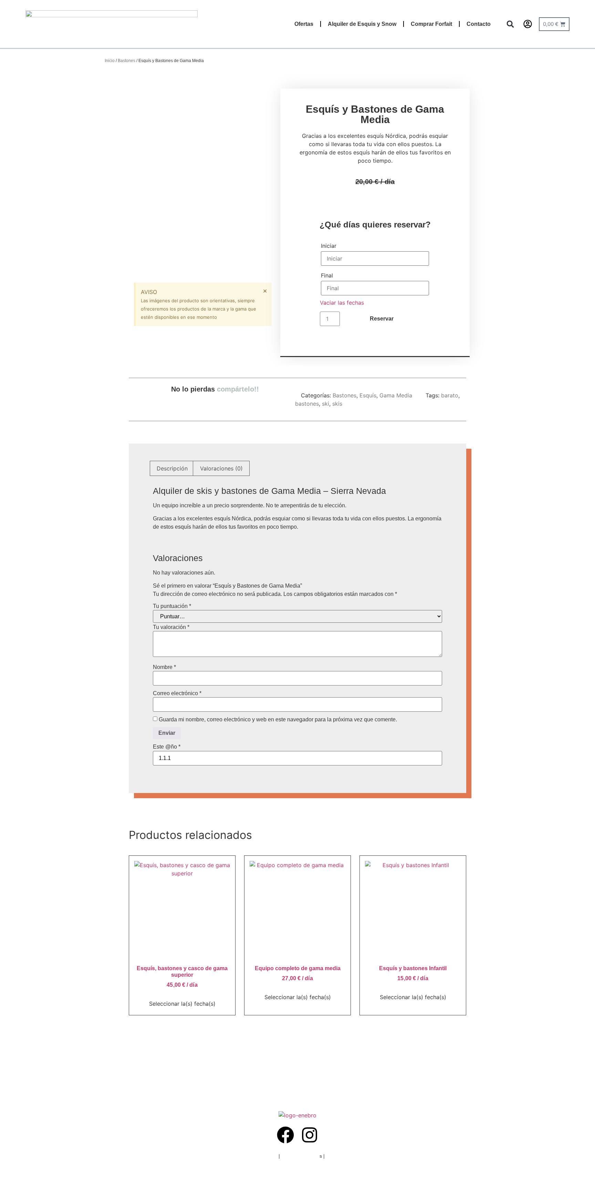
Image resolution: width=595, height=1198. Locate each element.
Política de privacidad (254, 1156)
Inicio (110, 60)
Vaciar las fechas (342, 302)
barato (449, 395)
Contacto (479, 24)
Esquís (367, 395)
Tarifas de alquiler (345, 1156)
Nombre (164, 667)
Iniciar (328, 245)
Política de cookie (300, 1156)
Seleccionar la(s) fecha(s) (182, 1003)
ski (325, 403)
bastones (307, 403)
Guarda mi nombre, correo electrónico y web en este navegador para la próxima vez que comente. (278, 719)
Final (327, 275)
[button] (510, 24)
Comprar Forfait (431, 24)
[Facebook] (285, 1135)
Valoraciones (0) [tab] (221, 468)
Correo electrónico (177, 693)
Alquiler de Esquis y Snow (362, 24)
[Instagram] (309, 1135)
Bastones (126, 60)
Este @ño (166, 747)
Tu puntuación (172, 606)
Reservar (382, 319)
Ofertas (303, 24)
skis (337, 403)
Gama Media (395, 395)
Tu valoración (171, 627)
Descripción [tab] (172, 468)
